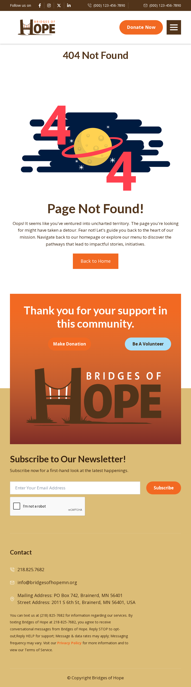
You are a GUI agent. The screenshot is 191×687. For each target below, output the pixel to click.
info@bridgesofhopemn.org (47, 582)
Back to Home (96, 261)
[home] (36, 27)
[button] (174, 27)
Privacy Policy (69, 643)
